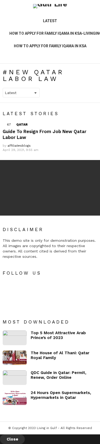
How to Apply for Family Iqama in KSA (50, 46)
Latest (50, 21)
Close (12, 439)
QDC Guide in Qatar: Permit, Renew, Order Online (58, 375)
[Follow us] (85, 55)
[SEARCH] (94, 55)
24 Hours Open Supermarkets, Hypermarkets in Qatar (61, 395)
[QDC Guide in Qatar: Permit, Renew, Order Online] (15, 377)
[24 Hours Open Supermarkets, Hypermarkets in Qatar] (15, 397)
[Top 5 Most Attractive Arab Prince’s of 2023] (15, 337)
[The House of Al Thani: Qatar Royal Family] (15, 357)
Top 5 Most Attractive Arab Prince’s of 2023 (58, 335)
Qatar (22, 124)
